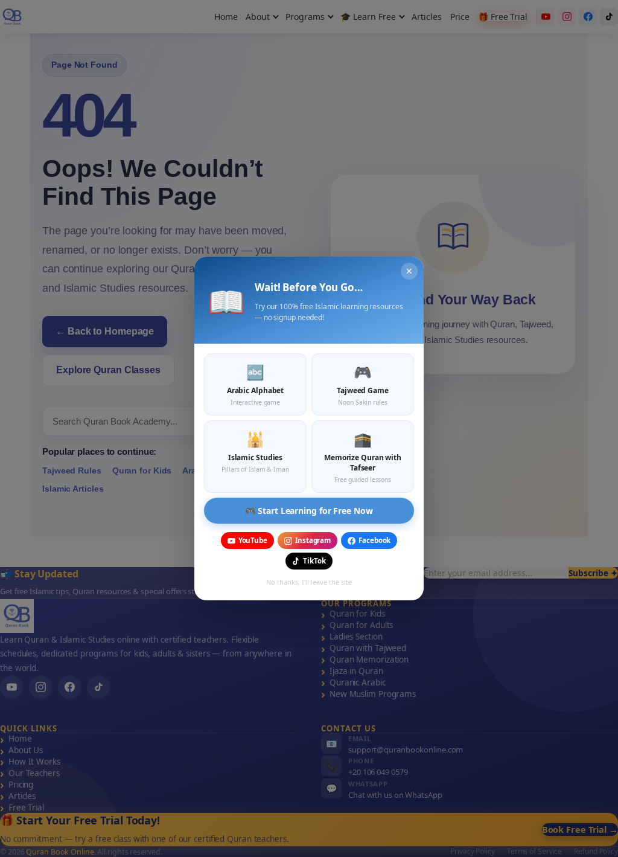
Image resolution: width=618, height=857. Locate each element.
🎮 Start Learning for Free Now (308, 510)
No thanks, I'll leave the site (309, 581)
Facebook (374, 540)
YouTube (252, 540)
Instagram (313, 540)
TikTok (314, 560)
